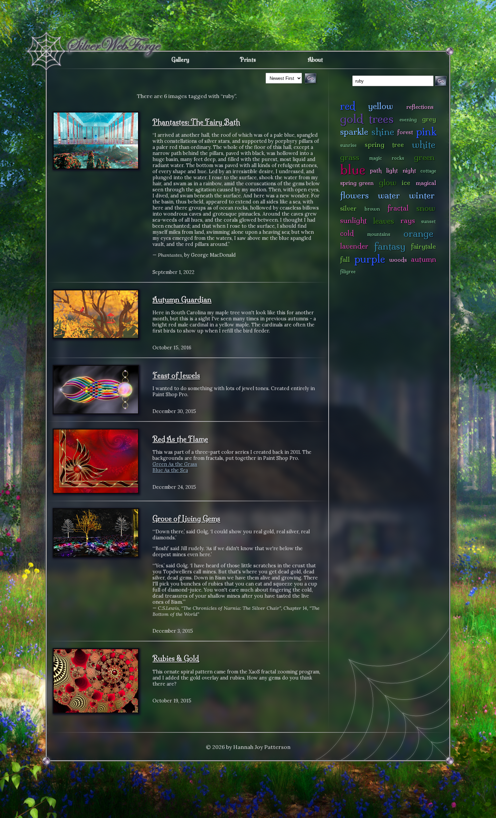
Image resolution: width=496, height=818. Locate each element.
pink (426, 131)
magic (375, 158)
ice (406, 183)
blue (352, 169)
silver (348, 208)
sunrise (348, 145)
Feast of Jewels (176, 375)
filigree (348, 272)
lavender (354, 246)
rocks (398, 158)
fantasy (390, 246)
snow (425, 208)
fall (345, 259)
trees (381, 119)
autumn (423, 259)
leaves (383, 221)
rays (408, 220)
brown (372, 209)
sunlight (353, 220)
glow (387, 182)
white (423, 144)
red (347, 106)
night (409, 170)
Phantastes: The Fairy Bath (196, 122)
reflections (420, 106)
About (315, 59)
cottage (428, 171)
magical (426, 182)
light (392, 170)
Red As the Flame (180, 439)
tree (398, 144)
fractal (398, 208)
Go (441, 81)
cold (347, 233)
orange (418, 233)
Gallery (180, 59)
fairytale (423, 246)
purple (369, 258)
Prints (248, 59)
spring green (357, 182)
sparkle (354, 131)
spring (374, 144)
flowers (354, 195)
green (424, 157)
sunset (428, 221)
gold (351, 119)
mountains (378, 234)
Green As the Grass (175, 464)
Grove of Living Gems (186, 518)
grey (429, 119)
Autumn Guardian (182, 299)
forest (405, 131)
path (376, 170)
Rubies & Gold (176, 658)
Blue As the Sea (170, 470)
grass (349, 157)
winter (422, 195)
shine (382, 131)
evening (408, 120)
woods (398, 259)
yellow (380, 106)
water (389, 195)
